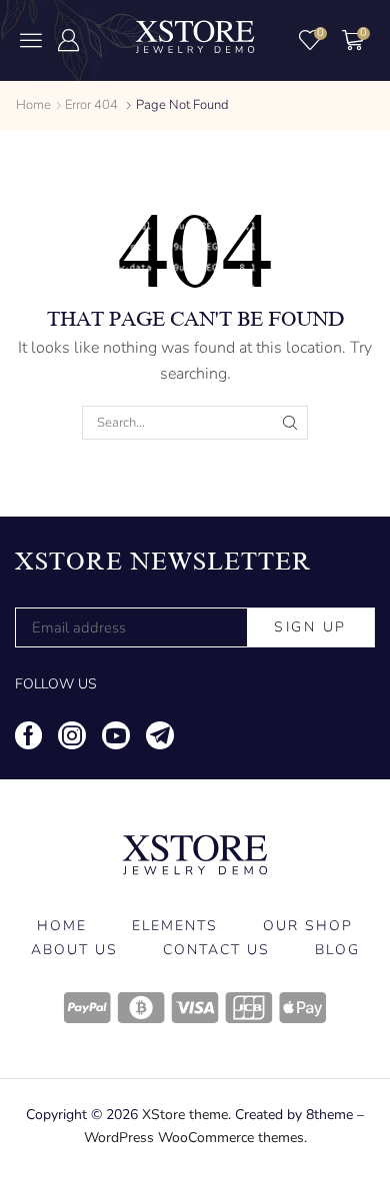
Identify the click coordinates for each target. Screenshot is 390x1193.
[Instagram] (72, 735)
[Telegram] (160, 735)
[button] (31, 40)
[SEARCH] (290, 423)
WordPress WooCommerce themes (194, 1137)
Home (33, 105)
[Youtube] (116, 735)
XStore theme (185, 1114)
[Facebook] (28, 735)
